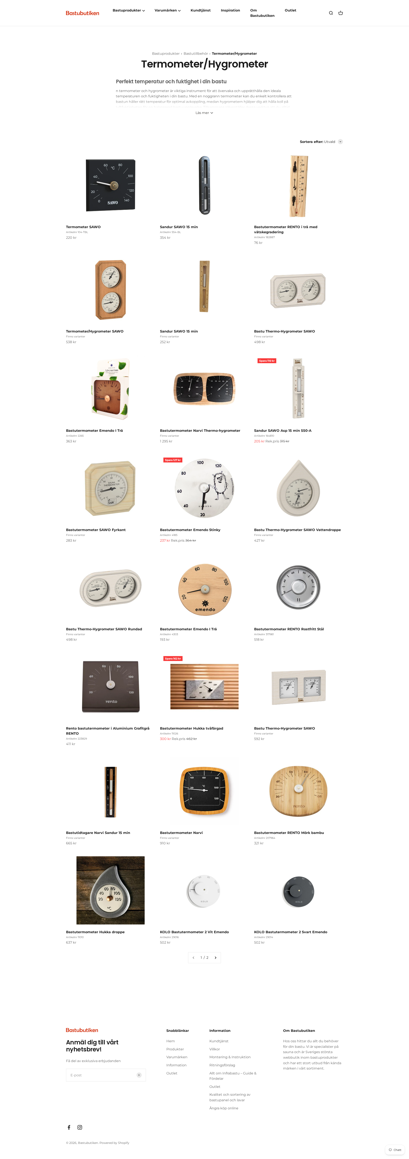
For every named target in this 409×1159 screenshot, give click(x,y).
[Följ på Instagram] (80, 1127)
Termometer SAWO (83, 227)
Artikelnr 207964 (264, 837)
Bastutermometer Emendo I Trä (94, 431)
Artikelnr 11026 (169, 733)
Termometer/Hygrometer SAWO (95, 331)
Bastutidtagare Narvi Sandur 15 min (98, 833)
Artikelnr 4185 (168, 535)
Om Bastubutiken (262, 13)
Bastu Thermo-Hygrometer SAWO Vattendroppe (297, 530)
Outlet (290, 10)
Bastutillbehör (196, 54)
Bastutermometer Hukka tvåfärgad (191, 728)
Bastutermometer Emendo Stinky (190, 530)
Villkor (214, 1049)
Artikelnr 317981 (264, 634)
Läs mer (202, 113)
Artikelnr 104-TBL (77, 232)
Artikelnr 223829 (76, 738)
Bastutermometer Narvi (181, 833)
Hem (170, 1041)
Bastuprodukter (166, 54)
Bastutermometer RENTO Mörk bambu (289, 833)
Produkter (175, 1049)
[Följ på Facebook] (69, 1127)
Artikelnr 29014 (263, 937)
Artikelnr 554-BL (170, 232)
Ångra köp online (223, 1108)
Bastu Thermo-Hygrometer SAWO (284, 331)
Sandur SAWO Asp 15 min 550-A (282, 431)
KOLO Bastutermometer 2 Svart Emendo (290, 932)
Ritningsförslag (222, 1065)
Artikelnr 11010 (75, 937)
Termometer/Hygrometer (234, 54)
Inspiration (230, 10)
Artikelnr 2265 (75, 435)
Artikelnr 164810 (264, 435)
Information (176, 1065)
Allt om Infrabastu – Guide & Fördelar (232, 1076)
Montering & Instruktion (230, 1057)
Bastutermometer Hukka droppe (95, 932)
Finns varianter (75, 336)
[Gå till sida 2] (215, 957)
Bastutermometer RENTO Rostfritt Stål (289, 629)
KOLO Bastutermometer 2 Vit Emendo (194, 932)
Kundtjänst (201, 10)
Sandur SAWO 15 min (179, 227)
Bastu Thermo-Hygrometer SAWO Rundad (104, 629)
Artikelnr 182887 (264, 237)
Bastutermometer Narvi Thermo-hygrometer (200, 431)
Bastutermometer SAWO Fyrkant (96, 530)
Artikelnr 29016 (169, 937)
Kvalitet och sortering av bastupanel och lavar (230, 1097)
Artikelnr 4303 (169, 634)
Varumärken (176, 1057)
